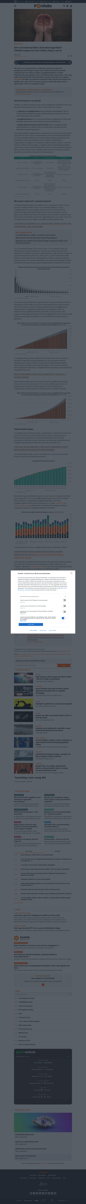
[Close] (72, 573)
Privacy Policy (52, 630)
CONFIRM (31, 624)
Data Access (43, 630)
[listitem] (43, 596)
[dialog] (43, 602)
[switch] (64, 600)
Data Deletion (33, 630)
